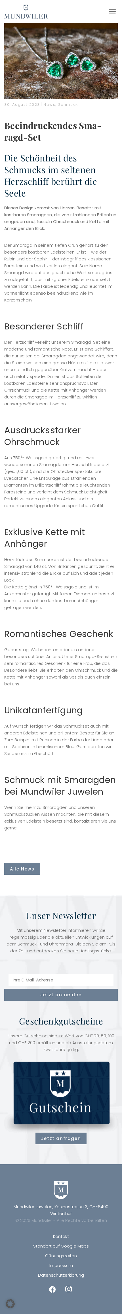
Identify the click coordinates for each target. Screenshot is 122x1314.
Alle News (22, 869)
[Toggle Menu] (112, 11)
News (49, 104)
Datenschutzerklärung (61, 1275)
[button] (10, 1303)
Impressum (61, 1265)
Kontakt (61, 1236)
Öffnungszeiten (61, 1256)
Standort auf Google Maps (61, 1246)
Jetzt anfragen (61, 1138)
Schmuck (68, 104)
